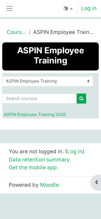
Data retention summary (39, 159)
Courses (17, 32)
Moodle (49, 185)
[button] (68, 8)
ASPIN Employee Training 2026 (35, 114)
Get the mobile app (33, 167)
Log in (89, 8)
